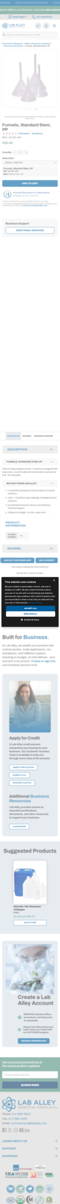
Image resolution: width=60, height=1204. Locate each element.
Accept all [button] (30, 608)
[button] (30, 619)
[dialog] (30, 602)
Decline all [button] (30, 614)
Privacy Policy (35, 603)
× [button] (54, 580)
